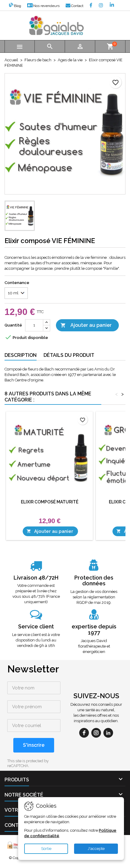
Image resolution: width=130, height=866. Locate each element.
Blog (17, 6)
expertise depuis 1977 (94, 629)
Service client (36, 626)
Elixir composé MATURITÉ (49, 501)
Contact (77, 6)
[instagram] (96, 733)
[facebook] (84, 733)
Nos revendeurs (46, 6)
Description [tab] (21, 355)
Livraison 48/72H (36, 577)
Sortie (46, 848)
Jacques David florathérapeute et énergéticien (94, 646)
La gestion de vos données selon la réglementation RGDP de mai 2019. (93, 597)
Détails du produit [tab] (69, 355)
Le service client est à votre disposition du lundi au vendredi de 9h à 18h (36, 640)
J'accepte (96, 848)
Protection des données (93, 580)
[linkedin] (108, 733)
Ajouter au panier (86, 325)
